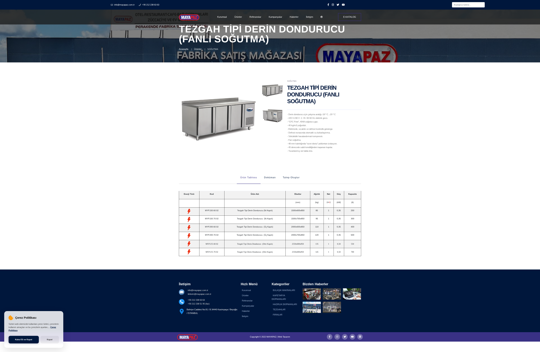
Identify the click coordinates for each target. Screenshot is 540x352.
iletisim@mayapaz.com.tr (199, 294)
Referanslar (255, 17)
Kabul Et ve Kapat (23, 340)
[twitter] (345, 337)
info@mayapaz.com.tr (198, 290)
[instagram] (337, 337)
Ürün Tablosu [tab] (248, 177)
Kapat (49, 340)
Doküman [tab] (270, 177)
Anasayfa (183, 49)
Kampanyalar (275, 17)
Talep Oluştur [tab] (291, 177)
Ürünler (238, 17)
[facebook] (329, 337)
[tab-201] (272, 116)
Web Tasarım (284, 337)
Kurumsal (222, 17)
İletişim (309, 17)
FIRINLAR (277, 314)
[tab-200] (272, 90)
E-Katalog (349, 17)
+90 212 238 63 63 (196, 300)
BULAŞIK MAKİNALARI (284, 290)
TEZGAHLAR (279, 309)
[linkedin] (360, 337)
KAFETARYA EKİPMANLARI (279, 297)
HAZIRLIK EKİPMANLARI (285, 304)
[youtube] (352, 337)
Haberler (294, 17)
